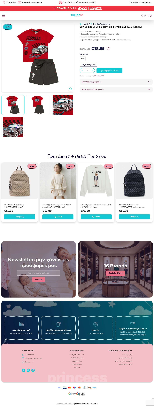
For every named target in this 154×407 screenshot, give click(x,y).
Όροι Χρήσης (145, 2)
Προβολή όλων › (115, 273)
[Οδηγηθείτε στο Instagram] (28, 370)
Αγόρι (82, 8)
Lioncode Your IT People (86, 404)
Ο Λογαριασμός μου (77, 355)
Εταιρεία (134, 2)
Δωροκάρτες (77, 364)
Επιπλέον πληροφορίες (91, 82)
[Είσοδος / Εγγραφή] (145, 15)
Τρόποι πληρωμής (125, 358)
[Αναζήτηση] (142, 15)
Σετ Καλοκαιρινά (101, 24)
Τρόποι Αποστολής (125, 364)
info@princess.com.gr (32, 2)
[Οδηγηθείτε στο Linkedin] (33, 370)
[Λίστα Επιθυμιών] (148, 15)
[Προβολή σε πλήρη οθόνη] (70, 88)
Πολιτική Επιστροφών (123, 361)
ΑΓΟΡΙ (87, 24)
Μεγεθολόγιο (87, 65)
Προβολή (20, 217)
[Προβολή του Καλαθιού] (151, 15)
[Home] (81, 24)
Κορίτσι (96, 8)
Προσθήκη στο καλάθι (109, 70)
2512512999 (11, 2)
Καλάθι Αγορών (77, 358)
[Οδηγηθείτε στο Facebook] (23, 370)
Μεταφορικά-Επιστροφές (92, 89)
